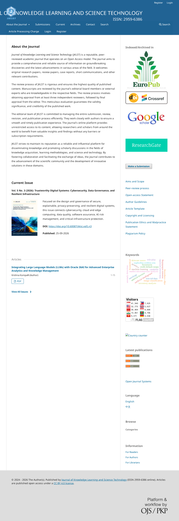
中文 (128, 406)
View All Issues (20, 291)
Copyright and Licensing (140, 215)
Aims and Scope (135, 181)
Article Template (135, 208)
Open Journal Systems (138, 381)
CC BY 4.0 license (64, 483)
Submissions (42, 24)
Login (48, 31)
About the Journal (17, 24)
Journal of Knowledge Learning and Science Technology (94, 479)
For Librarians (133, 462)
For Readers (132, 452)
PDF (18, 281)
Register (61, 31)
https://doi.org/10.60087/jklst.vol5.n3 (70, 226)
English (130, 401)
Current (60, 24)
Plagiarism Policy (135, 233)
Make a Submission (139, 166)
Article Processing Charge (24, 31)
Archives (75, 24)
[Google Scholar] (146, 127)
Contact (90, 24)
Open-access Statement (139, 195)
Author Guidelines (136, 201)
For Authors (132, 457)
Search (105, 24)
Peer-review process (137, 188)
